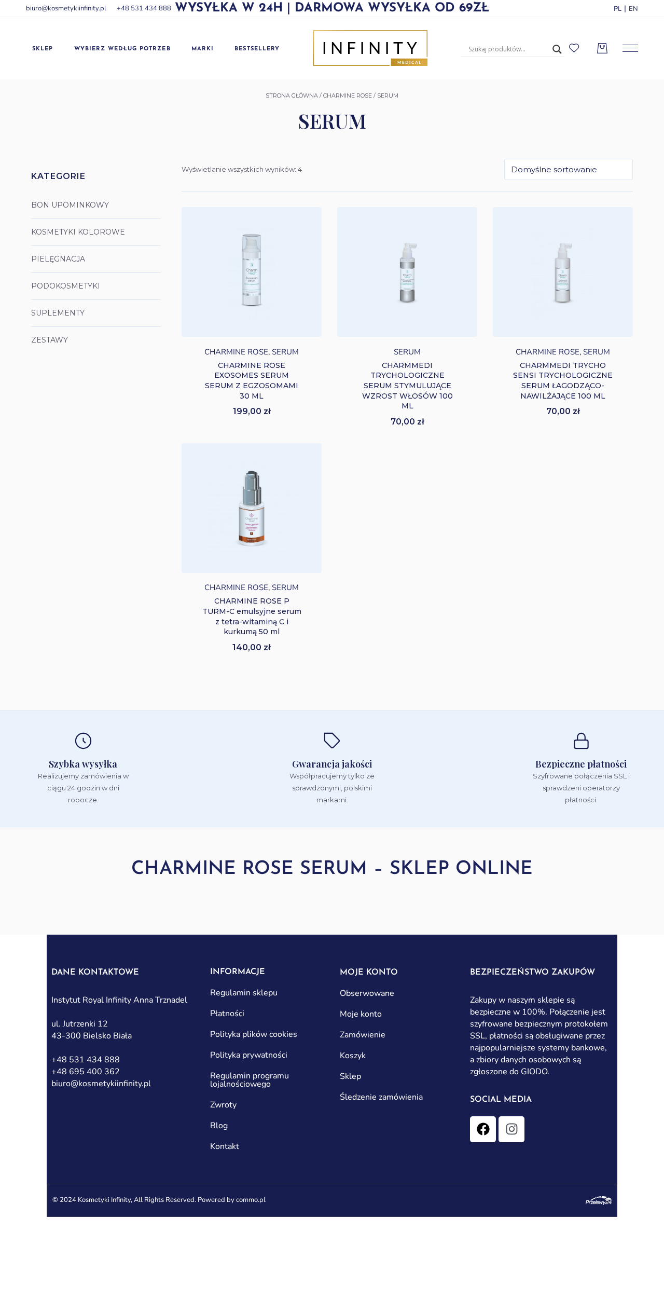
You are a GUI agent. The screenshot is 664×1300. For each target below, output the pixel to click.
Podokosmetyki (65, 286)
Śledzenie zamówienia (381, 1097)
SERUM (285, 352)
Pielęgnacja (58, 259)
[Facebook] (483, 1129)
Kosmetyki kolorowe (78, 232)
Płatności (227, 1013)
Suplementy (58, 313)
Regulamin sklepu (244, 992)
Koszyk (353, 1055)
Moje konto (361, 1014)
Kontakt (224, 1146)
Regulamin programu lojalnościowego (249, 1080)
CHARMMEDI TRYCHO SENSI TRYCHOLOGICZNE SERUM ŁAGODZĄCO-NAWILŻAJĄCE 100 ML (563, 381)
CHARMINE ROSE (347, 95)
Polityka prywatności (248, 1055)
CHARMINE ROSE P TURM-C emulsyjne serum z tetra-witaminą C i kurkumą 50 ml (251, 616)
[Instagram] (511, 1129)
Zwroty (223, 1105)
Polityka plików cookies (253, 1034)
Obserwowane (367, 993)
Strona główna (292, 95)
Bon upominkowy (70, 205)
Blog (219, 1125)
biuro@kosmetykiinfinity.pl (66, 8)
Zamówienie (362, 1035)
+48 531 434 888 (144, 8)
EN (633, 8)
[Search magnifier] (557, 49)
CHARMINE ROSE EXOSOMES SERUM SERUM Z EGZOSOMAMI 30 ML (251, 381)
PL (617, 8)
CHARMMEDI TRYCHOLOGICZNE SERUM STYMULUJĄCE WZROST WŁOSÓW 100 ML (407, 385)
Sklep (350, 1076)
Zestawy (49, 340)
